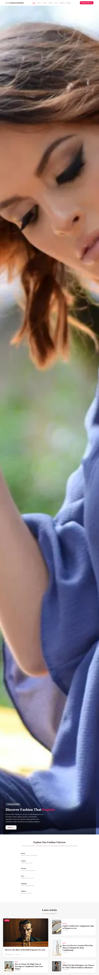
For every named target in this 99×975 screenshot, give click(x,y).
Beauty (39, 2)
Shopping (62, 2)
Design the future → (86, 2)
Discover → (11, 827)
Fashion (45, 2)
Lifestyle (50, 2)
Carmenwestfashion (15, 3)
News (56, 2)
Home (33, 2)
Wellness (69, 2)
